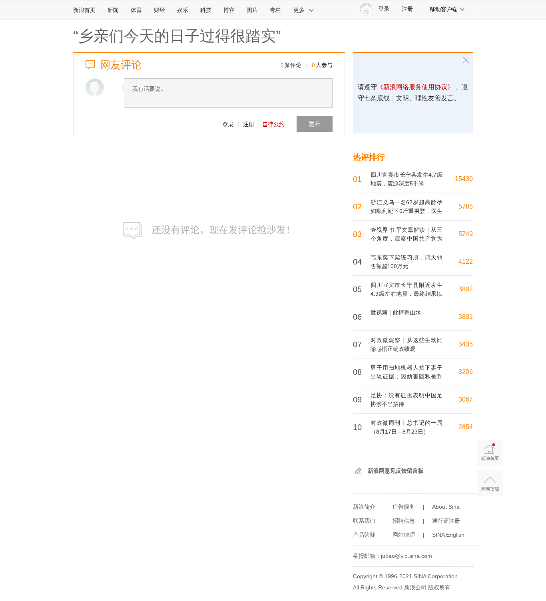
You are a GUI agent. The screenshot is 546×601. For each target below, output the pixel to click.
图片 (252, 10)
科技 (205, 10)
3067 (465, 399)
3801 (465, 316)
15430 (464, 178)
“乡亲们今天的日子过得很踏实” (177, 36)
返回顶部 (490, 483)
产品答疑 (364, 534)
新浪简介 (364, 506)
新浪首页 (84, 10)
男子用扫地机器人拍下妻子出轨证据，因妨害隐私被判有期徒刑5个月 (406, 376)
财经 (159, 10)
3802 (465, 289)
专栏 (275, 10)
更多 (299, 10)
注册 (407, 9)
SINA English (448, 534)
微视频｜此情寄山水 (396, 312)
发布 (314, 123)
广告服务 (404, 506)
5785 (465, 206)
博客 (229, 10)
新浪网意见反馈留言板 (396, 471)
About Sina (446, 506)
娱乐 (182, 10)
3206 (465, 371)
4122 (465, 261)
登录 (227, 124)
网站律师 (404, 534)
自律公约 (273, 124)
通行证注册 (446, 520)
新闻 (113, 10)
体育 (136, 10)
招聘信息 (404, 520)
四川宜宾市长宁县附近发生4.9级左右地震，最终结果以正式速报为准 (406, 294)
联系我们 (364, 520)
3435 (465, 344)
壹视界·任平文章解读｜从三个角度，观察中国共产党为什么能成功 (406, 239)
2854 (465, 427)
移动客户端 (444, 9)
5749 (465, 234)
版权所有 (439, 587)
